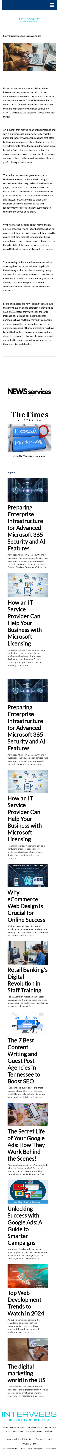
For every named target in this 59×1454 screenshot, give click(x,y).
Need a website (14, 1439)
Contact (39, 1439)
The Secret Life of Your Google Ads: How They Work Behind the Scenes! (26, 1145)
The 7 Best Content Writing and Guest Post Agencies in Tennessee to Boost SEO (24, 1061)
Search (49, 1439)
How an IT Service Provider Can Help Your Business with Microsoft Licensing (25, 623)
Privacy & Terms (29, 1443)
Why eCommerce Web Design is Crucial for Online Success (26, 906)
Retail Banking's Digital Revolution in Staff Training (28, 980)
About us (28, 1439)
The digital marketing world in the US (26, 1373)
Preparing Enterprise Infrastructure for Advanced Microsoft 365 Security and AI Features (26, 528)
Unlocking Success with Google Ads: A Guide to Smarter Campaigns (25, 1225)
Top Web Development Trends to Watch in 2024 (26, 1303)
